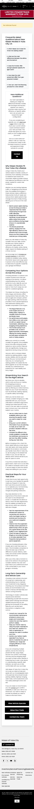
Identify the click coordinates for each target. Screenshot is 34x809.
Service (13, 769)
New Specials (6, 786)
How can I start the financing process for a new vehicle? (16, 85)
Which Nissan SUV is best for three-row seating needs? (16, 49)
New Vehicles (6, 772)
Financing (21, 769)
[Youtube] (11, 760)
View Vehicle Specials (17, 703)
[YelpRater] (15, 760)
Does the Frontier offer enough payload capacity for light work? (16, 67)
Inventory (6, 769)
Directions (28, 775)
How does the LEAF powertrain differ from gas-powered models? (15, 77)
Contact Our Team (17, 717)
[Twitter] (7, 760)
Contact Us (17, 155)
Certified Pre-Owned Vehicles (6, 781)
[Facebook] (3, 760)
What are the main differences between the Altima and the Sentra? (16, 58)
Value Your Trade (17, 710)
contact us (14, 688)
